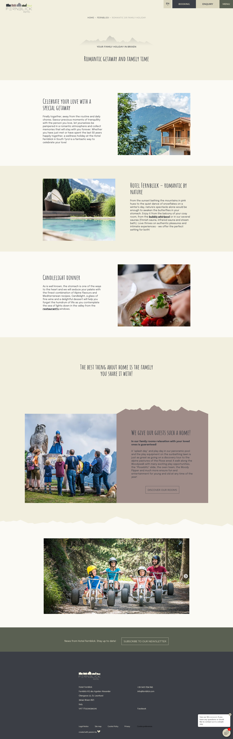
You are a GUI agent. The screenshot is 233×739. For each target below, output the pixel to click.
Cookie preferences (144, 726)
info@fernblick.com (145, 691)
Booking (184, 4)
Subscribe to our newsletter (145, 641)
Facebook (141, 709)
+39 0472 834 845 (145, 687)
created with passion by (88, 732)
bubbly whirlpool (159, 217)
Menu (226, 4)
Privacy (127, 726)
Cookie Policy (113, 726)
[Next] (186, 576)
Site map (98, 726)
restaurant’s (51, 309)
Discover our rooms (162, 489)
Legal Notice (83, 726)
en (167, 3)
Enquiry (207, 4)
